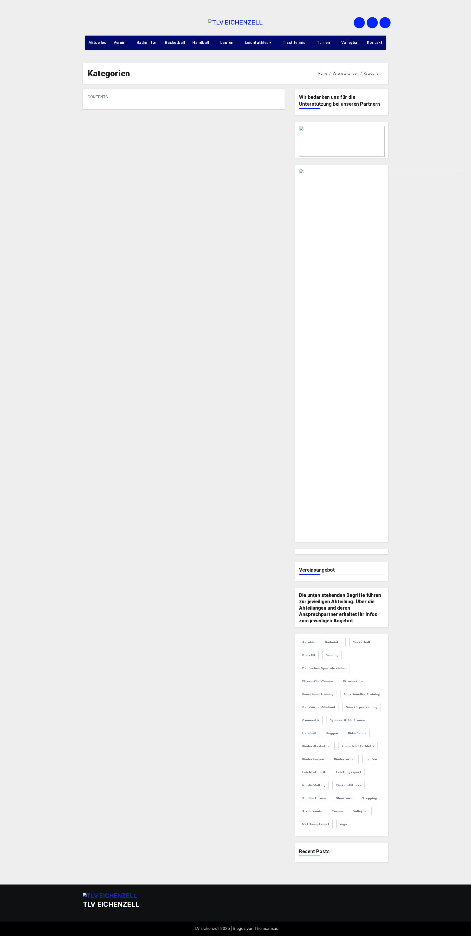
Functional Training (318, 694)
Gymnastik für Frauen (347, 720)
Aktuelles (97, 42)
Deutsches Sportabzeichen (324, 668)
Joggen (332, 733)
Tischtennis (295, 42)
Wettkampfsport (315, 824)
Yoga (343, 824)
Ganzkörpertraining (361, 707)
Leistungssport (348, 772)
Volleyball (350, 42)
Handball (201, 42)
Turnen (324, 42)
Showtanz (344, 798)
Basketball (175, 42)
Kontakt (375, 42)
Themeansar (265, 928)
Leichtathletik (259, 42)
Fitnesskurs (353, 681)
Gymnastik (310, 720)
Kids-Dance (357, 733)
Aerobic (308, 642)
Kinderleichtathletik (357, 746)
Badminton (147, 42)
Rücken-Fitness (348, 785)
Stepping (369, 798)
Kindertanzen (313, 759)
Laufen (227, 42)
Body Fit (308, 655)
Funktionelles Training (362, 694)
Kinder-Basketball (316, 746)
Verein (120, 42)
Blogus (239, 928)
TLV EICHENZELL (111, 904)
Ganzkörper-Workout (319, 707)
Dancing (332, 655)
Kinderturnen (344, 759)
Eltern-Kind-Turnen (317, 681)
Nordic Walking (314, 785)
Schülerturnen (314, 798)
